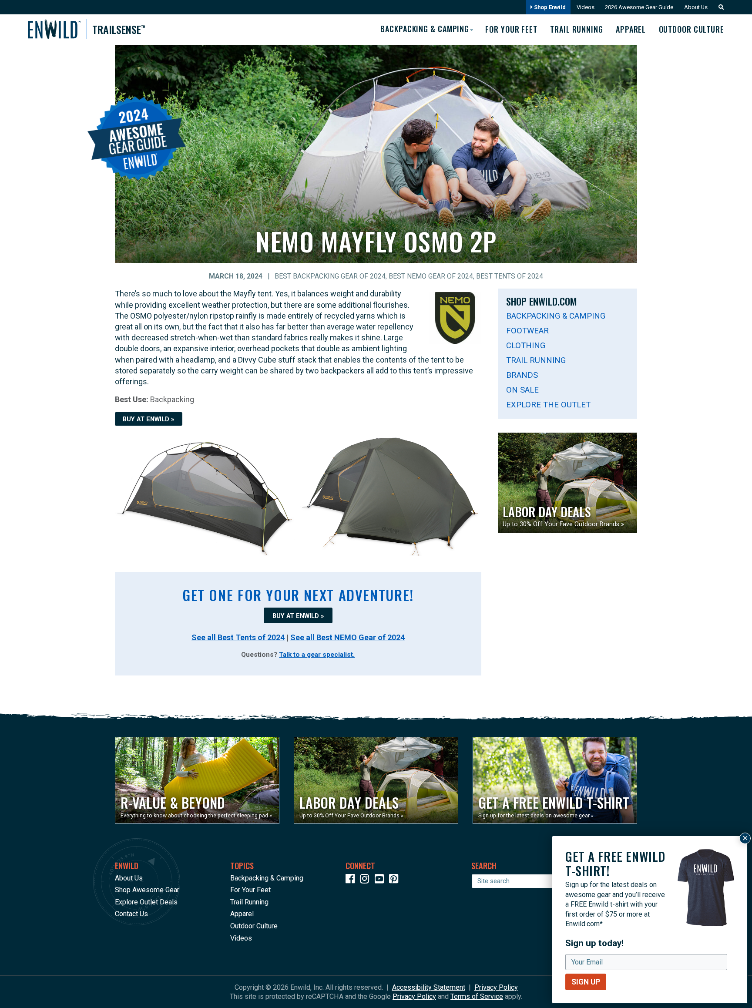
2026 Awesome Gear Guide (639, 7)
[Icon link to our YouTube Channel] (381, 880)
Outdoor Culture (691, 29)
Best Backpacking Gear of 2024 (330, 276)
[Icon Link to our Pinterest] (395, 880)
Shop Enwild (549, 7)
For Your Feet (511, 29)
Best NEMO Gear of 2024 (431, 276)
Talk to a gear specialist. (317, 655)
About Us (696, 7)
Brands (522, 375)
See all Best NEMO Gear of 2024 (347, 637)
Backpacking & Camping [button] (424, 28)
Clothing (525, 345)
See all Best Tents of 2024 (238, 637)
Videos (585, 7)
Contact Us (131, 914)
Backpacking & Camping (555, 315)
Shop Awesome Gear (147, 890)
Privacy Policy (496, 987)
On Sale (522, 389)
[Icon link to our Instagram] (366, 880)
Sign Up (585, 982)
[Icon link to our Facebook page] (352, 880)
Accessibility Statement (428, 987)
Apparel (631, 29)
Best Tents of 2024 (509, 276)
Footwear (527, 330)
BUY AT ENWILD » (148, 419)
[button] (719, 7)
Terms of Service (476, 996)
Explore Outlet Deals (146, 902)
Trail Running (576, 29)
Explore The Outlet (548, 404)
